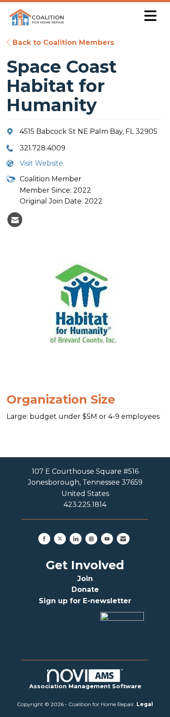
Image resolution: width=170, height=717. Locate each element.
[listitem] (15, 219)
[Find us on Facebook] (44, 538)
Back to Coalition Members (62, 42)
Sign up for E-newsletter (85, 601)
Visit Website (41, 163)
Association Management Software (85, 686)
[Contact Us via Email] (123, 538)
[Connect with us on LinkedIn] (76, 538)
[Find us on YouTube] (107, 538)
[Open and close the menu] (114, 15)
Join (85, 578)
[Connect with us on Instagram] (91, 538)
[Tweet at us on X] (60, 538)
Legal (144, 704)
